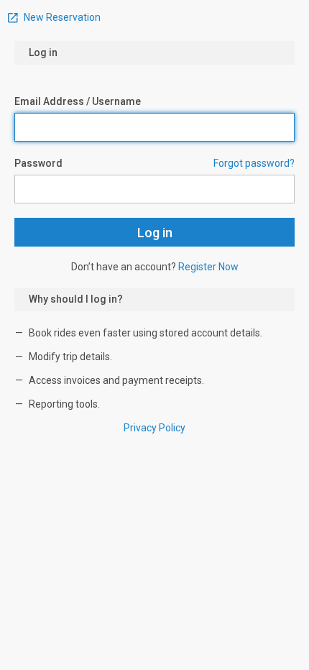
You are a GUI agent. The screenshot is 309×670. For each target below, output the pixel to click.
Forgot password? (254, 163)
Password (38, 163)
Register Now (208, 266)
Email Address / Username (77, 101)
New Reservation (61, 17)
